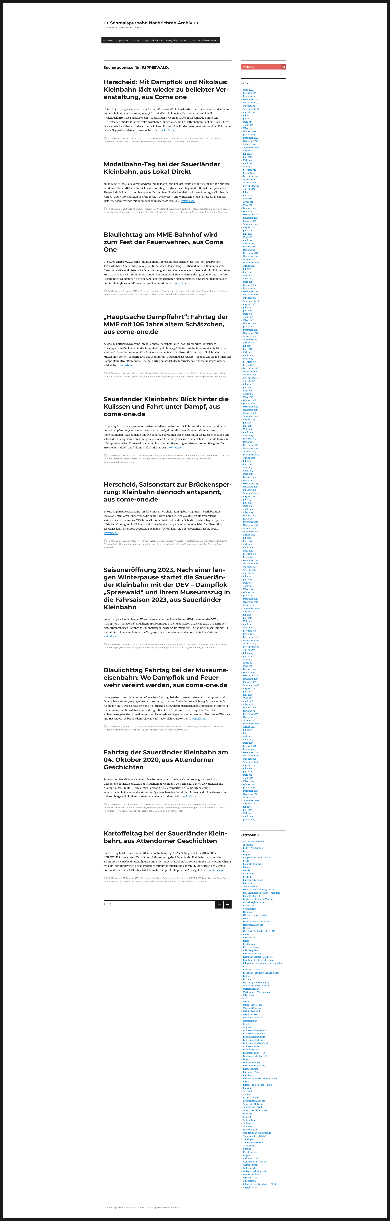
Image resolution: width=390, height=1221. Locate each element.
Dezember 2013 (250, 483)
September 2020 (251, 224)
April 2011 (248, 586)
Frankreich (248, 905)
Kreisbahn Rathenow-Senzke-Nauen (261, 973)
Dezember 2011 (250, 560)
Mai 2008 (247, 698)
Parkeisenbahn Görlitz (254, 1037)
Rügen (246, 1081)
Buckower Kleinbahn (253, 880)
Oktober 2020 (249, 221)
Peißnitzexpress (251, 1049)
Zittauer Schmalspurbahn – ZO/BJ (260, 1184)
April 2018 (248, 317)
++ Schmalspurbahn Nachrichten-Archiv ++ (151, 22)
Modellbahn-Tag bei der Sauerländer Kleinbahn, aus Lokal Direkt (162, 167)
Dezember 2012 (250, 522)
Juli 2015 (247, 422)
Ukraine (247, 1149)
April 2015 (248, 432)
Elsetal (217, 138)
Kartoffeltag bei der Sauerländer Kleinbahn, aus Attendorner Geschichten (165, 837)
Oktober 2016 (249, 374)
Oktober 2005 (249, 797)
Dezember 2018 (250, 291)
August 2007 (249, 727)
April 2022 (248, 163)
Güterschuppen (111, 647)
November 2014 (250, 448)
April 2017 (248, 355)
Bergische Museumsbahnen (256, 857)
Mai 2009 (247, 659)
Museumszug (147, 141)
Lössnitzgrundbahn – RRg (256, 982)
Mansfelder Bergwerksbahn (256, 985)
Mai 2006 (247, 775)
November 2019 (250, 256)
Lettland (247, 976)
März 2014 (248, 474)
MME (183, 544)
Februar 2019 (249, 285)
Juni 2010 (247, 618)
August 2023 (249, 112)
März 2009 (248, 666)
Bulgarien (248, 883)
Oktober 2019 (249, 259)
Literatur (247, 979)
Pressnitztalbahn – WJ (254, 1065)
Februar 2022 (249, 170)
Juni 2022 (247, 157)
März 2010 (248, 627)
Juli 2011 (247, 576)
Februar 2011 (249, 592)
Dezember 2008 (250, 675)
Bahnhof (190, 373)
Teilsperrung (220, 376)
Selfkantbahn (249, 1120)
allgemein (248, 845)
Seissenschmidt (186, 294)
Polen (246, 1059)
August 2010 (249, 611)
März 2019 (248, 282)
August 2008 (249, 688)
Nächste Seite (228, 908)
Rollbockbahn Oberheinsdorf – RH (260, 1078)
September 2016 (251, 378)
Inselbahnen (249, 937)
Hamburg (247, 912)
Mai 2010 (247, 621)
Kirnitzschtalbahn (252, 953)
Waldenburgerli (250, 1165)
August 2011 (249, 573)
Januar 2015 (249, 442)
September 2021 (251, 186)
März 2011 (248, 589)
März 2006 (248, 781)
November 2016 (250, 371)
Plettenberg (178, 141)
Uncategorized (250, 1152)
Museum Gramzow (252, 1008)
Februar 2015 (249, 438)
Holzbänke (125, 647)
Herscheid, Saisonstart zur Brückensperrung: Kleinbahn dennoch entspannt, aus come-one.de (168, 492)
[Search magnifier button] (283, 67)
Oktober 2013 (249, 490)
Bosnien (247, 870)
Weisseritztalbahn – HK (254, 1171)
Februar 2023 (249, 131)
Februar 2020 (249, 246)
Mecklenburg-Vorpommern (257, 992)
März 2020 (248, 243)
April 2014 (248, 470)
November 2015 (250, 410)
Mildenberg (248, 995)
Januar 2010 (249, 634)
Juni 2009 (248, 656)
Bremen (247, 877)
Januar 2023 (249, 134)
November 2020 (251, 218)
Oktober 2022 (249, 144)
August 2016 (249, 381)
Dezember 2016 (250, 368)
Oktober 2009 (249, 643)
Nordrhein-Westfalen (152, 138)
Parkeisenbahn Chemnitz (255, 1030)
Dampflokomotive (210, 291)
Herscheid (109, 141)
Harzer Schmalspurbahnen (256, 921)
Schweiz (247, 1117)
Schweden (248, 1113)
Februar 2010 (249, 631)
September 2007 (251, 723)
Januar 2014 (249, 480)
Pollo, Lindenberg (251, 1062)
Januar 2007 (249, 749)
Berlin (246, 861)
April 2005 (248, 816)
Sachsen (247, 1094)
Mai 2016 (247, 390)
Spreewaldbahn (250, 1129)
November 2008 (251, 679)
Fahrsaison (221, 644)
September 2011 (250, 570)
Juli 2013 (247, 499)
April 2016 (248, 394)
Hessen (246, 928)
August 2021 (249, 189)
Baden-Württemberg (253, 848)
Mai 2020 (247, 237)
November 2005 (251, 794)
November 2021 (250, 179)
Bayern (246, 851)
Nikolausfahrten (163, 141)
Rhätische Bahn (251, 1069)
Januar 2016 (249, 403)
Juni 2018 (247, 310)
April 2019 (248, 278)
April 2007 (248, 739)
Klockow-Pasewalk (252, 969)
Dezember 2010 (250, 599)
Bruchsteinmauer (204, 373)
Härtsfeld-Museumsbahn (255, 915)
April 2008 (248, 701)
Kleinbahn (134, 141)
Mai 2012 (247, 544)
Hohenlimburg (171, 807)
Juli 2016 (247, 384)
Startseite (108, 40)
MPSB (246, 1001)
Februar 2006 (249, 784)
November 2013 (250, 487)
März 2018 (248, 320)
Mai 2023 (247, 122)
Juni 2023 (247, 118)
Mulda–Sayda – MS (252, 1005)
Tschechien (249, 1145)
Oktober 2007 (249, 720)
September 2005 (251, 800)
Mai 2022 (247, 160)
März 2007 (248, 743)
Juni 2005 (247, 810)
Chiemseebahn (250, 886)
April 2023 (248, 125)
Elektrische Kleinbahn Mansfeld (258, 899)
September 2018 (251, 301)
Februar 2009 (249, 669)
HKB (160, 807)
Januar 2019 (249, 288)
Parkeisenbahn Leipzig (254, 1040)
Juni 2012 (247, 541)
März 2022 (248, 166)
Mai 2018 (247, 314)
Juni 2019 (247, 272)
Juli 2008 (247, 691)
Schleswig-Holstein (253, 1104)
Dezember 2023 (250, 99)
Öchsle (246, 1024)
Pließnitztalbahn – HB (254, 1053)
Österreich (248, 1027)
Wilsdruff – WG (250, 1177)
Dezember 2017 (250, 330)
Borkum (247, 867)
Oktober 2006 (249, 759)
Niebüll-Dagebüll (251, 1011)
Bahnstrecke (196, 138)
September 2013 (251, 493)
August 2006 (249, 765)
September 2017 (251, 339)
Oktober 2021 (249, 182)
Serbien (247, 1123)
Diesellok (108, 807)
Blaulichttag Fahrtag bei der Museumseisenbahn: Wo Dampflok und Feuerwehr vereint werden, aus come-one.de (166, 677)
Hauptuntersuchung (129, 544)
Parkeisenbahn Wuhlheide (256, 1043)
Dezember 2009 (251, 637)
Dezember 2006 (251, 752)
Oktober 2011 (249, 567)
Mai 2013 (247, 506)
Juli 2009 (247, 653)
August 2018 (249, 304)
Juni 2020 (247, 234)
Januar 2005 (249, 819)
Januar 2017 (249, 365)
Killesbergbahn (250, 950)
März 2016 (248, 397)
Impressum (122, 40)
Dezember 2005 (250, 791)
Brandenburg (249, 873)
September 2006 (251, 762)
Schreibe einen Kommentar (174, 729)
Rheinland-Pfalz (251, 1072)
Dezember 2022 (250, 138)
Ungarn (247, 1155)
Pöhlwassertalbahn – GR (255, 1056)
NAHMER (220, 807)
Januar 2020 (249, 250)
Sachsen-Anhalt (251, 1097)
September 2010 (251, 608)
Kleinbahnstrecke (138, 294)
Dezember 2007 (250, 714)
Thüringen (248, 1139)
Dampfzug (209, 209)
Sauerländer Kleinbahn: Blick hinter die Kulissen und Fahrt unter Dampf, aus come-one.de (166, 406)
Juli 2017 (247, 346)
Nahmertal (109, 811)
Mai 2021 (247, 198)
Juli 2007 (247, 730)
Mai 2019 (247, 275)
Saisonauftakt (215, 544)
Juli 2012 (247, 538)
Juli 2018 (247, 307)
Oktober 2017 (249, 336)
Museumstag (191, 458)
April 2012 (248, 547)
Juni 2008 (247, 695)
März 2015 (248, 435)
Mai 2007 (247, 736)
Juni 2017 (247, 349)
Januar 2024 (249, 96)
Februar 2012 (249, 554)
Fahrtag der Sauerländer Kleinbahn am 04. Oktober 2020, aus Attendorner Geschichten (166, 759)
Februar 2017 (249, 362)
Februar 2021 (249, 208)
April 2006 (248, 778)
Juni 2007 (247, 733)
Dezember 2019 (250, 253)
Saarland (247, 1091)
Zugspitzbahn (250, 1187)
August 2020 (249, 227)
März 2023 (248, 128)
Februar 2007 (249, 746)
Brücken (204, 541)
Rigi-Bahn (248, 1075)
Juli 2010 (247, 615)
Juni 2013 (247, 503)
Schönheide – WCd (252, 1107)
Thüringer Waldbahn (253, 1142)
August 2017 (249, 342)
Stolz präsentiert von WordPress (165, 1207)
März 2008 (248, 704)
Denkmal (127, 376)
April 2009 (248, 663)
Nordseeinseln (250, 1021)
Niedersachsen (250, 1014)
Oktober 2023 (249, 106)
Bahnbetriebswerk (194, 455)
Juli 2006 (247, 768)
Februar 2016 (249, 400)
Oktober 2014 (249, 451)
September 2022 (251, 147)
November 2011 (250, 563)
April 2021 (248, 202)
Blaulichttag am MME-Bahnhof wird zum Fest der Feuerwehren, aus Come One (163, 242)
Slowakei (247, 1126)
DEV (220, 804)
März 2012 (248, 551)
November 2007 (251, 717)
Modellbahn (163, 212)
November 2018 (250, 294)
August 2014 (249, 458)
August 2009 (249, 650)
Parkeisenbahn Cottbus (254, 1033)
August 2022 (249, 150)
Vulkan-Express (251, 1158)
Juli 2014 (247, 461)
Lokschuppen (138, 212)
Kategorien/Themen (176, 40)
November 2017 (250, 333)
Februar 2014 (249, 477)
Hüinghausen (122, 141)
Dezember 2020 (250, 214)
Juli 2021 (247, 192)
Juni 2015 (247, 426)
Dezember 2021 (250, 176)
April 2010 (248, 624)
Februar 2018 (249, 323)
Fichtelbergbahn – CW (254, 902)
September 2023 (251, 109)
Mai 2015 (247, 429)
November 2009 (251, 640)
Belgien (246, 854)
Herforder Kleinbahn (253, 925)
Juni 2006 (248, 771)
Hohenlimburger (188, 807)
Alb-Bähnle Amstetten (254, 841)
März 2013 (248, 512)
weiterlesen (168, 130)
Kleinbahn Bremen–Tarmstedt (258, 957)
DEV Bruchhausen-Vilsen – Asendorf (261, 893)
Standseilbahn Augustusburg (257, 1133)
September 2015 (251, 416)
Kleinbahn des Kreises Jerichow (258, 960)
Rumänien (248, 1088)
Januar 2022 (249, 173)
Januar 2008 (249, 711)
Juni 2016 (247, 387)
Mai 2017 (247, 352)
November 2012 (250, 525)
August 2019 (249, 266)
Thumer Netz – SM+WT (254, 1136)
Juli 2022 (247, 154)
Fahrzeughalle (111, 544)
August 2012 (249, 535)
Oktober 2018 (249, 298)
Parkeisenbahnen (251, 1046)
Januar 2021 (249, 211)
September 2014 (251, 454)
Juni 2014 (247, 464)
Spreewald (223, 212)
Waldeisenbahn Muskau (254, 1161)
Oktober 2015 (249, 413)
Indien (246, 934)
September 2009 (251, 647)
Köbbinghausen (156, 294)
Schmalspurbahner (113, 462)
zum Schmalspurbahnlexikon (147, 40)
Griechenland (249, 909)
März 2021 (248, 205)
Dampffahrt (220, 373)
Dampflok (209, 138)
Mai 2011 (247, 583)
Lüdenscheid (162, 544)
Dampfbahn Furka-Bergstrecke (258, 889)
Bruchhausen (209, 878)
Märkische (151, 212)
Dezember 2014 (250, 445)
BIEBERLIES (193, 541)
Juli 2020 (247, 230)
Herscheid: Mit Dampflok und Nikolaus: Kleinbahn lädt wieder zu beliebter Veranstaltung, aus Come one (166, 89)
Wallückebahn (250, 1168)
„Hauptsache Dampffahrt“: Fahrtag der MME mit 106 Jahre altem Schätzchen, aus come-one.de (166, 324)
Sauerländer (191, 141)
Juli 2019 (247, 269)
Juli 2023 (247, 115)
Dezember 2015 (250, 406)
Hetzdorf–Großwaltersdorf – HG (259, 931)
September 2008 (251, 685)
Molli (245, 998)
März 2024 (248, 90)
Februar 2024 (249, 93)
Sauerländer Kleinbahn (175, 138)
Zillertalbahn (249, 1181)
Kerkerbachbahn (251, 947)
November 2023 (250, 102)
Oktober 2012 (249, 528)
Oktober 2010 (249, 605)
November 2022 (251, 141)
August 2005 (249, 803)
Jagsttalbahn (249, 944)
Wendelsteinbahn (251, 1174)
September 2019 (251, 262)
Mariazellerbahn (251, 989)
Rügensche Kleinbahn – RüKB (257, 1085)
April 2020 (248, 240)
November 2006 (251, 755)
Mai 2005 (247, 813)
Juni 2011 (247, 579)
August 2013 (249, 496)
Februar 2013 (249, 515)
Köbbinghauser (123, 212)
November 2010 (250, 602)
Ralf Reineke (114, 138)
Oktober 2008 (249, 682)
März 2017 (248, 358)
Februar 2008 (249, 707)
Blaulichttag (194, 291)
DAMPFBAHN (212, 455)
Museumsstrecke (206, 807)
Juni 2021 (247, 195)
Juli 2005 (247, 807)
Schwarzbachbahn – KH (255, 1110)
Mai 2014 (247, 467)
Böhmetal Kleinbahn (253, 864)
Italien (246, 941)
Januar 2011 (248, 595)
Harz (245, 918)
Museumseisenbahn (180, 212)
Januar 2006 (249, 787)
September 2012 (251, 531)
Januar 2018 (249, 326)
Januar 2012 (249, 557)
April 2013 (248, 509)
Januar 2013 (248, 519)
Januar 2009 (249, 672)
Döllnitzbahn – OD (252, 896)
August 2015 (249, 419)
